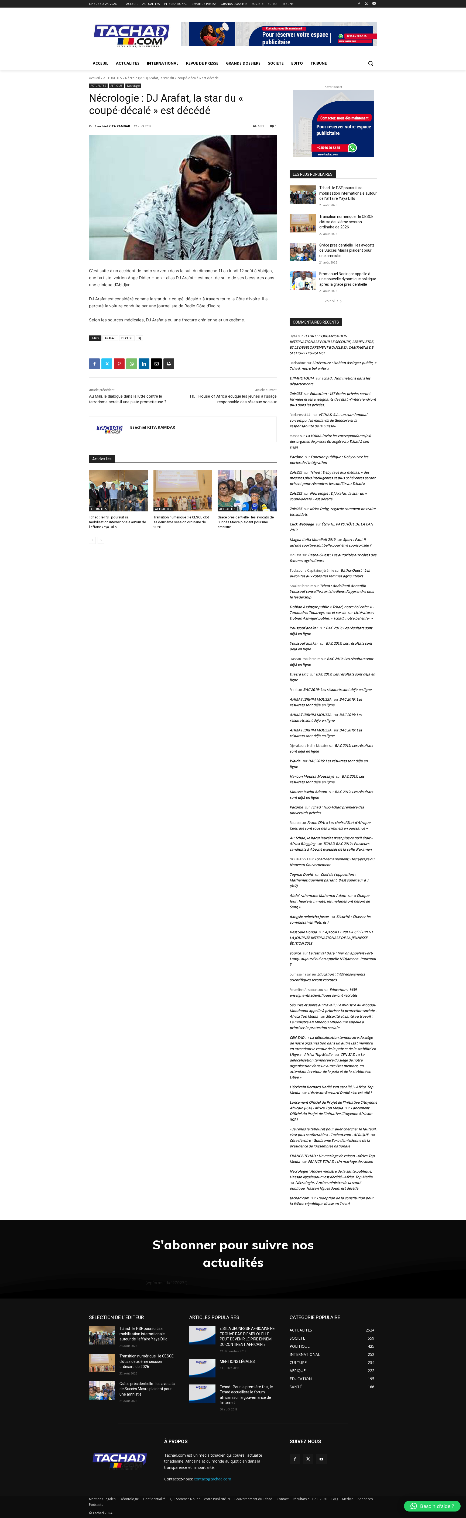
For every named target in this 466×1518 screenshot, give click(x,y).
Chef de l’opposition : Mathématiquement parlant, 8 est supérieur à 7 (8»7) (329, 880)
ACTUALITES (112, 78)
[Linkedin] (144, 363)
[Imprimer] (168, 363)
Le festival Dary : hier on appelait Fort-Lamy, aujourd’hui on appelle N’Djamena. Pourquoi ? (333, 959)
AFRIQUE (116, 86)
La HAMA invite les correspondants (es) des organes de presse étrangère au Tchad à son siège (330, 441)
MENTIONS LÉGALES (237, 1361)
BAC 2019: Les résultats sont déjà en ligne (337, 689)
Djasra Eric (299, 674)
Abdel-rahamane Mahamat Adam (318, 895)
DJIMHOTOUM (302, 378)
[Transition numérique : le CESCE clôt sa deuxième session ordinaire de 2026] (183, 490)
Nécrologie (133, 86)
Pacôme (296, 456)
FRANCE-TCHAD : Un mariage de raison (340, 1161)
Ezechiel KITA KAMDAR (112, 126)
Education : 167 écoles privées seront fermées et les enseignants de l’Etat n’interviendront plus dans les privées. (333, 399)
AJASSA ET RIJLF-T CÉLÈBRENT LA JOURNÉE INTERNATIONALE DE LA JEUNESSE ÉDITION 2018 (331, 938)
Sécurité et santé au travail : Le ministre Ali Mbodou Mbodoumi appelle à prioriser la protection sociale (331, 1022)
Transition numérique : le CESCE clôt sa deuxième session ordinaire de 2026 (181, 522)
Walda (295, 760)
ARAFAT (110, 338)
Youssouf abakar (304, 627)
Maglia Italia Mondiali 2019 (312, 539)
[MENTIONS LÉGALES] (202, 1368)
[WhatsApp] (131, 363)
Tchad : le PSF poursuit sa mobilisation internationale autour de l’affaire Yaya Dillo (117, 522)
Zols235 (296, 393)
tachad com (299, 1198)
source (295, 953)
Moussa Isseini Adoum (308, 791)
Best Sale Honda (303, 932)
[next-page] (101, 540)
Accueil (94, 78)
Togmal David (301, 874)
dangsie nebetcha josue (309, 916)
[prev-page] (92, 540)
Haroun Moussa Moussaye (312, 776)
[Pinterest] (119, 363)
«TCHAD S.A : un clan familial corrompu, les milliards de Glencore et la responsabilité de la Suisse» (328, 420)
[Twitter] (366, 4)
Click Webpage (302, 524)
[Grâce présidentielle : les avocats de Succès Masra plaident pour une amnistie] (247, 490)
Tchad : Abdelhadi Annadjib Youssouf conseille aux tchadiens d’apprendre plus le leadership (332, 591)
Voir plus (331, 301)
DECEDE (126, 338)
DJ (139, 338)
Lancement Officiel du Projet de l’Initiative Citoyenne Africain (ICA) (331, 1114)
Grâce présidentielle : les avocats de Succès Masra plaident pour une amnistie (246, 522)
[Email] (156, 363)
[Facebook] (359, 4)
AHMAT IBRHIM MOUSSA (310, 699)
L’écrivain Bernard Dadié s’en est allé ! (340, 1092)
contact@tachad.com (212, 1479)
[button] (370, 63)
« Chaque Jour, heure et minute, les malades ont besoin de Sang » (330, 901)
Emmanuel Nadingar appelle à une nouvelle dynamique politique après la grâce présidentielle (347, 279)
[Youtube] (374, 4)
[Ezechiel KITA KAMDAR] (110, 429)
